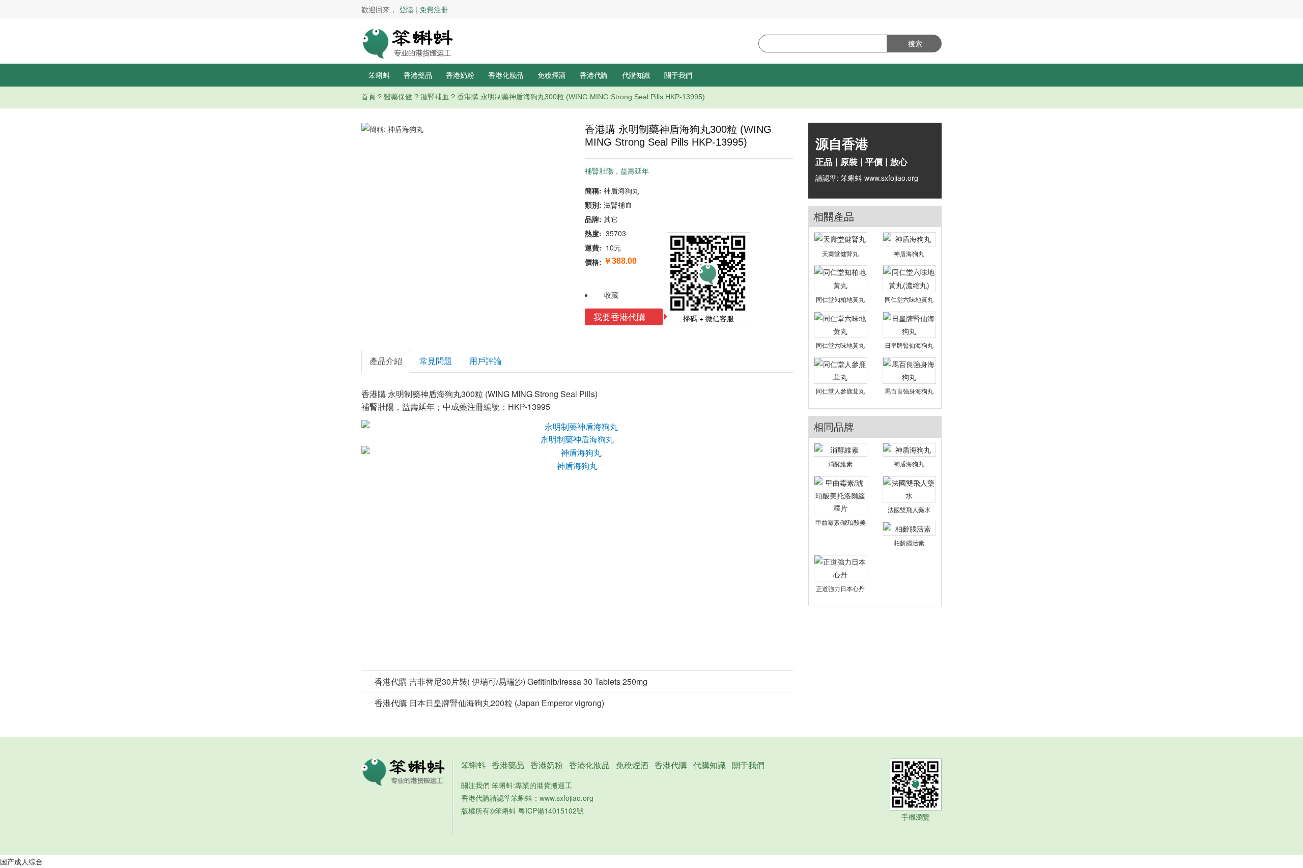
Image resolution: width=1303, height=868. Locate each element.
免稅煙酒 (551, 75)
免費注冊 (433, 9)
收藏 (611, 295)
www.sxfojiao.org (566, 798)
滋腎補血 (434, 97)
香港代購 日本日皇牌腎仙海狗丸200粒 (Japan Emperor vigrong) (489, 703)
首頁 (368, 97)
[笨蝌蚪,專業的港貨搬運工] (407, 42)
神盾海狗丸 (577, 465)
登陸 (406, 9)
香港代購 (594, 75)
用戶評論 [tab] (485, 361)
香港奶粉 (460, 75)
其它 (611, 219)
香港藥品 (418, 75)
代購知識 (636, 75)
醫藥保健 (398, 97)
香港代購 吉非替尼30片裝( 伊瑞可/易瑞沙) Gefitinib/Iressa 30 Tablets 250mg (511, 681)
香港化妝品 (505, 75)
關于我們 (678, 75)
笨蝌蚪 (379, 75)
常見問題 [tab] (435, 361)
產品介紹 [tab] (386, 361)
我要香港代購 (620, 317)
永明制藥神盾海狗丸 (577, 439)
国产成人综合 (21, 861)
